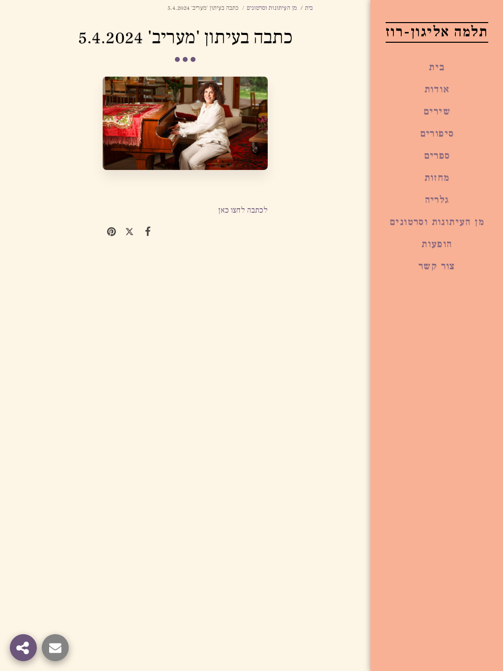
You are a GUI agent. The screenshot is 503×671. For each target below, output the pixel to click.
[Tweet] (129, 231)
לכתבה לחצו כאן (243, 210)
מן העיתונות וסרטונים (272, 8)
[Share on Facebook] (148, 231)
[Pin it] (112, 231)
